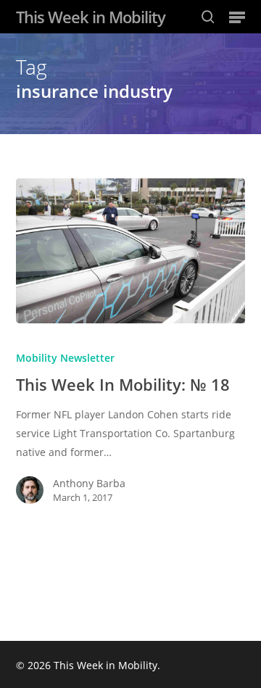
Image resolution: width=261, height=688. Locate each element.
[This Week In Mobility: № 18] (131, 250)
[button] (237, 16)
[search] (208, 17)
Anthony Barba (89, 483)
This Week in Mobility (90, 17)
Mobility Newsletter (65, 358)
